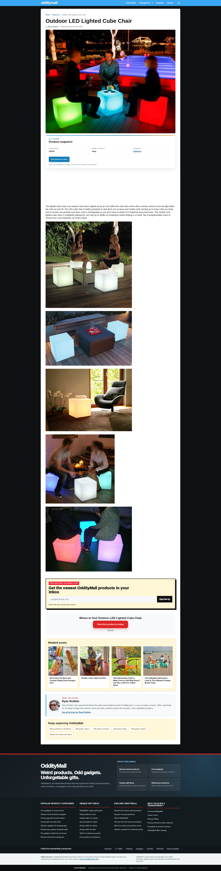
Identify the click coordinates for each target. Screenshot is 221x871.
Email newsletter (173, 849)
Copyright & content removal (159, 826)
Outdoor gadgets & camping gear (54, 826)
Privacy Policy (153, 819)
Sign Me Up (164, 599)
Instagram (139, 849)
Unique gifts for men (88, 814)
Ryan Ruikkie (53, 27)
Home (48, 15)
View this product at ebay (110, 624)
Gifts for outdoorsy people (90, 833)
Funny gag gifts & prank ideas (53, 818)
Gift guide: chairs (82, 729)
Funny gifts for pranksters (90, 837)
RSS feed (160, 849)
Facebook (108, 849)
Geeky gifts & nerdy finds (51, 822)
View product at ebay (59, 159)
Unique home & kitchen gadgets (53, 814)
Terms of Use (153, 815)
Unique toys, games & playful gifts (54, 829)
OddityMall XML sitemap (157, 830)
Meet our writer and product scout (127, 826)
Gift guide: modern (138, 729)
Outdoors (56, 15)
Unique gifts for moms (88, 826)
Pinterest (129, 849)
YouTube (150, 849)
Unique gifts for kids (88, 829)
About (170, 3)
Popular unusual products (124, 814)
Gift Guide (131, 3)
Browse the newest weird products (128, 810)
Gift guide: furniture (101, 729)
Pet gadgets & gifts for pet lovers (54, 833)
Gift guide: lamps (120, 729)
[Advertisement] (110, 188)
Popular (160, 3)
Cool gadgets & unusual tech (52, 810)
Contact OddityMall (155, 811)
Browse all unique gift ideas (61, 734)
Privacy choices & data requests (160, 823)
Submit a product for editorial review (128, 829)
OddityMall (53, 766)
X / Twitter (118, 849)
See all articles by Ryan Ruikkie (76, 712)
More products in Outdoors (60, 729)
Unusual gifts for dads (88, 822)
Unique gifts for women (89, 818)
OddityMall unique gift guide (91, 810)
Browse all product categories (52, 837)
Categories (144, 3)
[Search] (178, 3)
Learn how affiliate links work (89, 859)
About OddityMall (121, 818)
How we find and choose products (127, 822)
